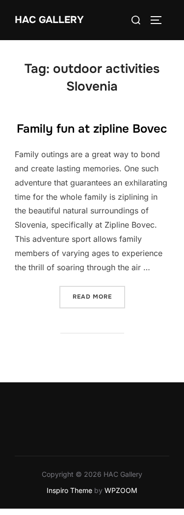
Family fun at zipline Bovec (92, 128)
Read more (99, 296)
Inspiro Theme (69, 490)
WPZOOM (121, 490)
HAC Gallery (49, 20)
